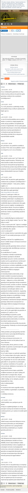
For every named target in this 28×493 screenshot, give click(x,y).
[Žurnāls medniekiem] (5, 24)
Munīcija (7, 78)
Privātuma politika (10, 489)
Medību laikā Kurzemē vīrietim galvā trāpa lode (14, 74)
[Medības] (11, 24)
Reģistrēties (16, 10)
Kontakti (2, 489)
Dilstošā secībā (23, 81)
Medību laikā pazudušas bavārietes (14, 70)
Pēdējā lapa (21, 83)
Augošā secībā (15, 81)
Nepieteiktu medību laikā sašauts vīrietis (14, 69)
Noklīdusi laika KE (14, 67)
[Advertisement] (14, 45)
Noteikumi (18, 489)
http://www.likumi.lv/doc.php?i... (10, 192)
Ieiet (9, 10)
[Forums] (8, 24)
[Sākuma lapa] (1, 24)
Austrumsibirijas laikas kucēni (14, 72)
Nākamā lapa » (12, 83)
